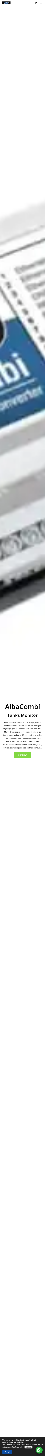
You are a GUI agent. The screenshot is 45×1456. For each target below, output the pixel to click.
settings (29, 1447)
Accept (7, 1452)
